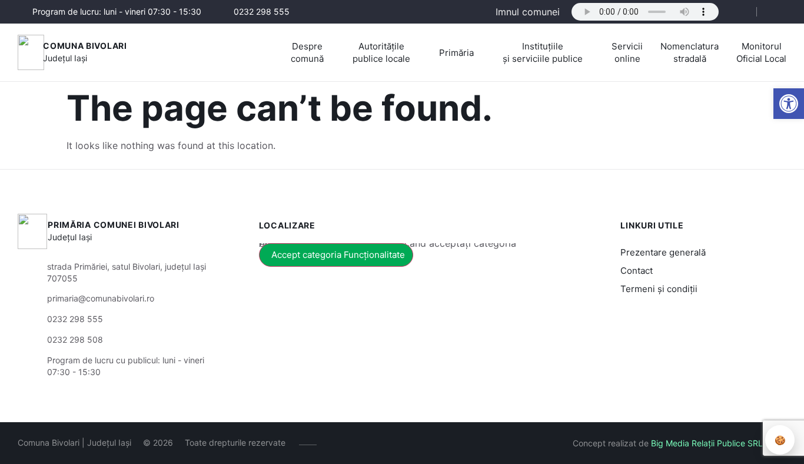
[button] (737, 12)
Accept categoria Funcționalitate (338, 254)
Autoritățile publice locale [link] (381, 52)
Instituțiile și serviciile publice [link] (543, 52)
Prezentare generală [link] (663, 252)
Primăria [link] (456, 52)
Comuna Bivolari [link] (85, 46)
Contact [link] (636, 270)
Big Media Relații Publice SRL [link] (707, 443)
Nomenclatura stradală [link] (689, 52)
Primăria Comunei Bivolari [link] (114, 225)
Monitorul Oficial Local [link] (761, 52)
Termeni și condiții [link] (658, 288)
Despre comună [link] (307, 52)
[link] (788, 103)
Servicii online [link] (627, 52)
